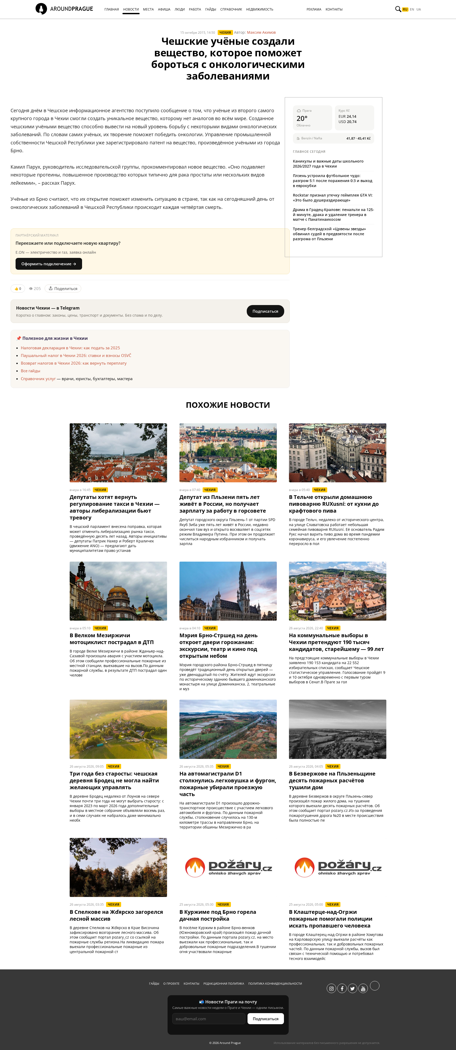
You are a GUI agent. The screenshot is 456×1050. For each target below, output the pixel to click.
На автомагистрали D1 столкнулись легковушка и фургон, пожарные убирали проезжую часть (227, 784)
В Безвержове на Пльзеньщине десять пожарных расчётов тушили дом (332, 780)
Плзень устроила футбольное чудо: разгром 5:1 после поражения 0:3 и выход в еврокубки (332, 180)
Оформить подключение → (48, 263)
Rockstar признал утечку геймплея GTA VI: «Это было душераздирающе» (333, 198)
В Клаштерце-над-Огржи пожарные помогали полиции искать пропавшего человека (330, 919)
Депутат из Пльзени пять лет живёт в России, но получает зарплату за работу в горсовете (222, 504)
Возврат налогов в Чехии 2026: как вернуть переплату (74, 363)
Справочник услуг (38, 378)
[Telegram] (374, 988)
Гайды (154, 983)
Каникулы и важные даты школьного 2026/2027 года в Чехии (328, 164)
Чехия (225, 32)
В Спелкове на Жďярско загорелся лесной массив (116, 915)
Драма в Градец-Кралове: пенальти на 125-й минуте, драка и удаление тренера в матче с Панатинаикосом (333, 214)
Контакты (191, 983)
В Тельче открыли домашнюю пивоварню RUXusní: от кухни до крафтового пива (334, 504)
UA (418, 9)
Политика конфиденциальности (275, 983)
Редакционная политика (223, 983)
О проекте (171, 983)
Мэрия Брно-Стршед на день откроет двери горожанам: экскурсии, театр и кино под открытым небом (218, 645)
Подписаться (265, 311)
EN (412, 9)
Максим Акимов (261, 32)
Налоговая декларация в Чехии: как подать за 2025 (70, 347)
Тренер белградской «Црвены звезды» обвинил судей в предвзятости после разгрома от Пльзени (329, 233)
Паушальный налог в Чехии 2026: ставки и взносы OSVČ (76, 355)
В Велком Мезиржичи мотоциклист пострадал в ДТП (112, 639)
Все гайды (30, 370)
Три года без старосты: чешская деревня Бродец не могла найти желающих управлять (114, 780)
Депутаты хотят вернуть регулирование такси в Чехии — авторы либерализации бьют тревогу (115, 507)
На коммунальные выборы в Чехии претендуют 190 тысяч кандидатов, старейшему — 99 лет (336, 642)
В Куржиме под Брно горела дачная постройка (217, 915)
